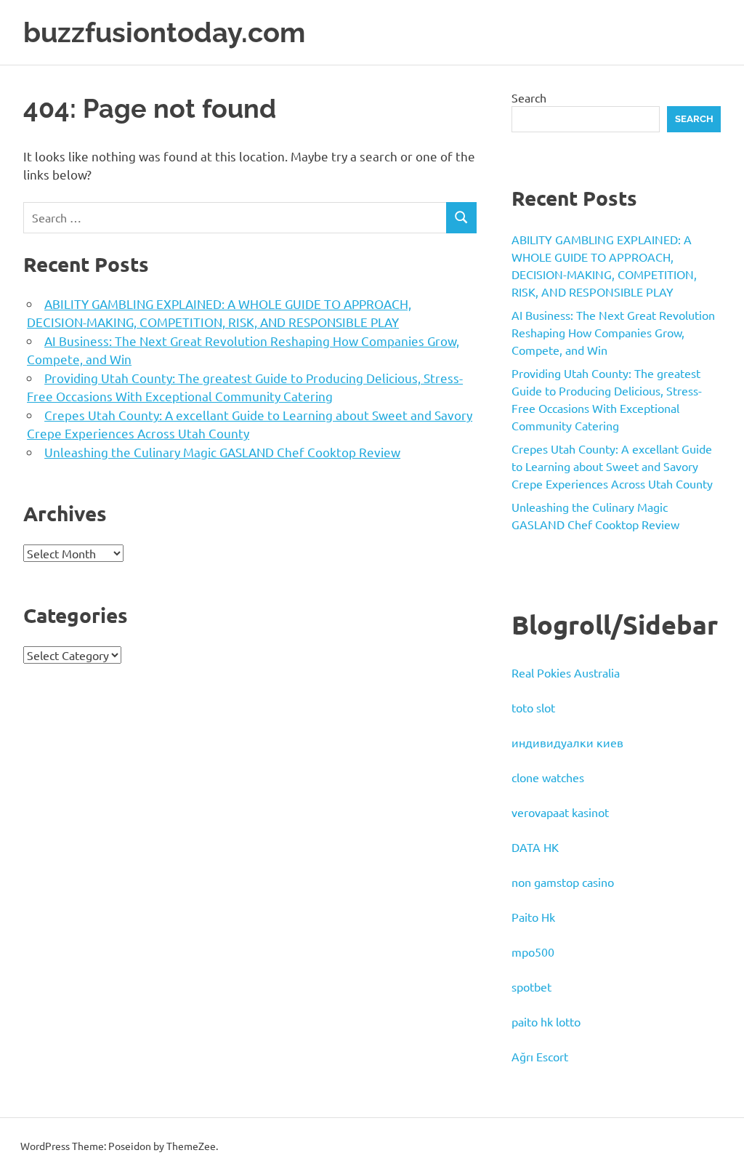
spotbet (531, 986)
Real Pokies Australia (566, 672)
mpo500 (533, 951)
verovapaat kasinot (560, 812)
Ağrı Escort (540, 1056)
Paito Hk (533, 916)
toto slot (533, 707)
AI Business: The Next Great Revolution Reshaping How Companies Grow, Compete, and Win (613, 332)
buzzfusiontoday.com (164, 32)
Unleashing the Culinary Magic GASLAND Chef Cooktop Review (222, 451)
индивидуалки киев (567, 742)
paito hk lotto (546, 1021)
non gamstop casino (563, 882)
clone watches (548, 777)
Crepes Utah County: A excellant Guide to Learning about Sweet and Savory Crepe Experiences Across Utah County (612, 466)
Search (529, 97)
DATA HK (535, 847)
